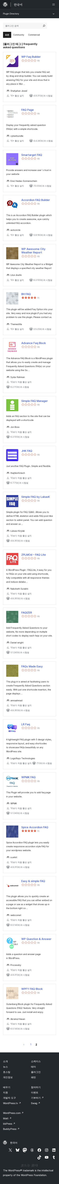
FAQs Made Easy (32, 666)
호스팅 (6, 1071)
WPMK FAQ (28, 777)
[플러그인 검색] (44, 26)
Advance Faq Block (33, 343)
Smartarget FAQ (31, 154)
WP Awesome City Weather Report (33, 250)
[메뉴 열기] (54, 4)
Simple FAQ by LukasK (35, 496)
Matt (7, 1118)
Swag (35, 1103)
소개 (5, 1061)
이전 (24, 1044)
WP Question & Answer (36, 939)
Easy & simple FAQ (33, 881)
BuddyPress (11, 1128)
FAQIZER (26, 612)
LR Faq (25, 724)
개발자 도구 (9, 1097)
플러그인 (36, 1071)
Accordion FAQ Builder (35, 200)
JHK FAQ (26, 450)
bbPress (9, 1123)
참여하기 (36, 1087)
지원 (5, 1092)
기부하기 (37, 1097)
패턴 (33, 1077)
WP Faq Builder (31, 56)
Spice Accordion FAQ (34, 827)
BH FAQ (26, 294)
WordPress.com (13, 1113)
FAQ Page (27, 109)
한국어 (13, 1142)
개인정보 (8, 1077)
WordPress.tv (12, 1103)
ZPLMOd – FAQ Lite (33, 554)
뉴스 (5, 1066)
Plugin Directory (11, 13)
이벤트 (34, 1092)
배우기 (6, 1087)
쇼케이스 (36, 1061)
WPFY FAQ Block (32, 988)
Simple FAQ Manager (34, 401)
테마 (33, 1066)
